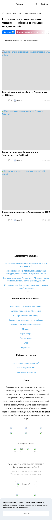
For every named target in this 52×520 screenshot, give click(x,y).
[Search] (36, 4)
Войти (44, 4)
